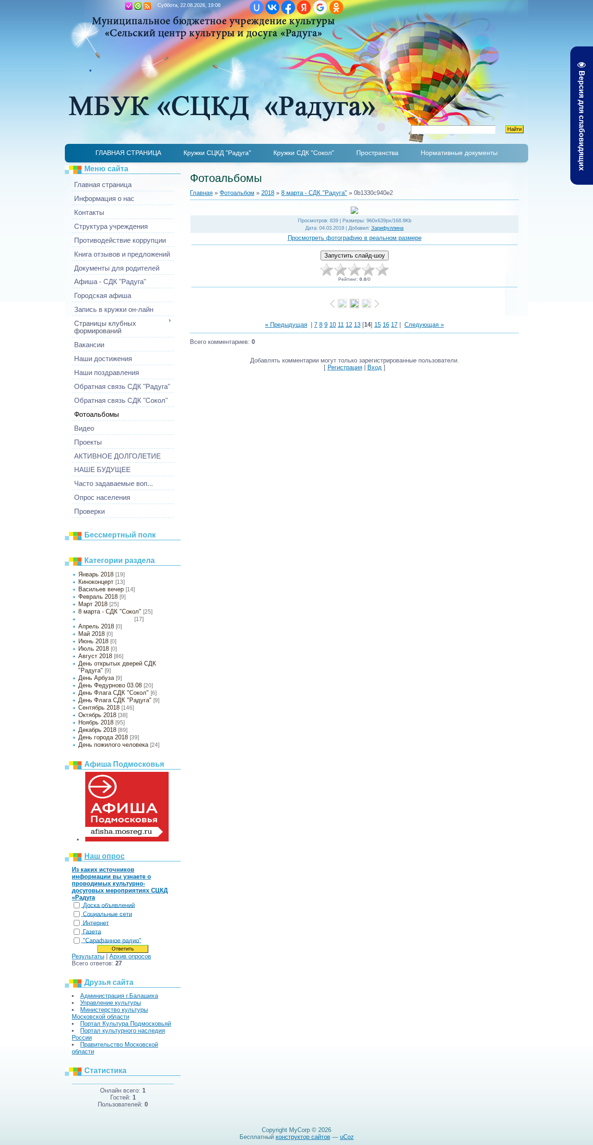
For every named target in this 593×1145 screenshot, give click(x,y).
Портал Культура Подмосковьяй (125, 1023)
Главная (119, 6)
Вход (138, 6)
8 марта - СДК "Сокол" (109, 611)
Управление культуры (110, 1002)
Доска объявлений (109, 905)
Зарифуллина (387, 228)
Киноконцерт (96, 581)
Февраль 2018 (98, 596)
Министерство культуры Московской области (110, 1013)
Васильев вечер (101, 589)
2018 (267, 192)
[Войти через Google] (320, 7)
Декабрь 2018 (97, 729)
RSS (147, 6)
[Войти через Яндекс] (304, 7)
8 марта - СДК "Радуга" (105, 619)
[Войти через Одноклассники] (336, 7)
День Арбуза (96, 677)
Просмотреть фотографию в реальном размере (355, 237)
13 (357, 324)
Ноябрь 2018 (96, 722)
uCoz (347, 1136)
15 (377, 324)
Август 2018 (95, 656)
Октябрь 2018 (97, 715)
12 (349, 324)
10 (332, 324)
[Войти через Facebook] (288, 7)
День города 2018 (103, 737)
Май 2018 (91, 633)
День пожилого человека (113, 744)
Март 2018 (92, 604)
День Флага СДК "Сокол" (113, 692)
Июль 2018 (93, 648)
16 (386, 324)
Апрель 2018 (96, 626)
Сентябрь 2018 (99, 707)
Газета (92, 931)
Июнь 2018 (93, 641)
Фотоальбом (237, 192)
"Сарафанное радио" (112, 940)
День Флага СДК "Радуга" (114, 700)
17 (394, 324)
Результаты (88, 956)
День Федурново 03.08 (110, 685)
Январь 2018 (96, 574)
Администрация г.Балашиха (119, 995)
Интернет (96, 922)
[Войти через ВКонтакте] (272, 7)
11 (341, 324)
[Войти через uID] (257, 7)
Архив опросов (130, 956)
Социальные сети (107, 914)
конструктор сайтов (303, 1136)
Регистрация (128, 6)
